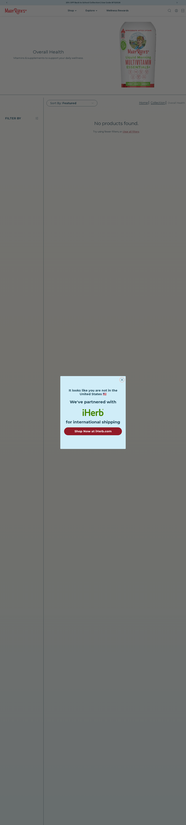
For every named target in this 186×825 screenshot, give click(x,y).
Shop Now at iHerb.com (93, 431)
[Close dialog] (122, 379)
